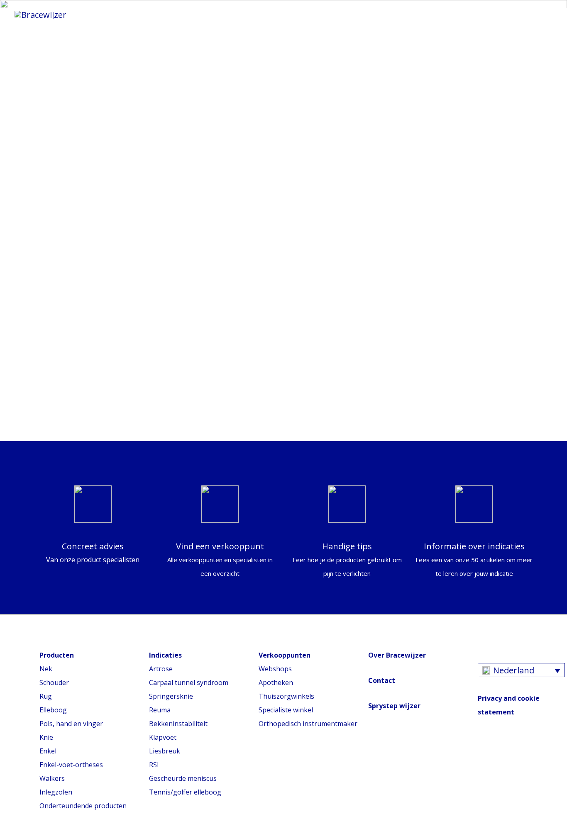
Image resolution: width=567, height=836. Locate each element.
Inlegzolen (55, 792)
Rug (45, 696)
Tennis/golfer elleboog (185, 792)
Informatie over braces (182, 14)
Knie (46, 737)
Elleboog (53, 709)
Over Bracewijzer (397, 655)
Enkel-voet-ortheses (71, 764)
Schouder (54, 682)
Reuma (160, 709)
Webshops (275, 668)
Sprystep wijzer (394, 705)
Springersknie (171, 696)
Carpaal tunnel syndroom (188, 682)
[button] (505, 14)
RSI (154, 764)
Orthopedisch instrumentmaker (308, 723)
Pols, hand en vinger (71, 723)
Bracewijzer (376, 14)
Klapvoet (162, 737)
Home (104, 14)
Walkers (52, 778)
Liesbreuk (164, 751)
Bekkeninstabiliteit (178, 723)
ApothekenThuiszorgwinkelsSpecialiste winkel (286, 696)
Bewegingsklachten (291, 14)
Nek (45, 668)
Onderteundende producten (83, 805)
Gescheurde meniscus (183, 778)
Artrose (161, 668)
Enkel (47, 751)
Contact (381, 680)
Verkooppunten (452, 14)
